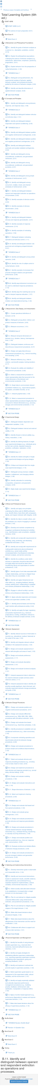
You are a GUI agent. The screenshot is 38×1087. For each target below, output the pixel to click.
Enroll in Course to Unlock (19, 1081)
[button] (1, 2)
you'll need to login (27, 1079)
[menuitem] (1, 4)
